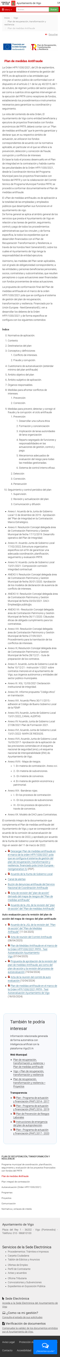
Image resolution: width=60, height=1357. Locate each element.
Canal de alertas (17, 879)
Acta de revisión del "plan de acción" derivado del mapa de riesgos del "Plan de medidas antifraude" (30, 896)
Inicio (7, 18)
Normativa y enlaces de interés (17, 1209)
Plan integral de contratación (16, 1181)
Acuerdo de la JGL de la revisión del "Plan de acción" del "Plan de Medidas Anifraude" (32, 928)
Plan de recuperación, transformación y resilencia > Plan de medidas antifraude (29, 1063)
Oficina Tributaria (17, 1278)
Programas (7, 1192)
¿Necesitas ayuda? (45, 1351)
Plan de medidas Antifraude (15, 1176)
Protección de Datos (30, 1342)
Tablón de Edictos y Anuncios (24, 1259)
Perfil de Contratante (19, 1269)
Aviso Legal (8, 1342)
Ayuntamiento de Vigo (29, 3)
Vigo (16, 18)
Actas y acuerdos (17, 1273)
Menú (7, 9)
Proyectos (6, 1198)
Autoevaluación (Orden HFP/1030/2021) (21, 1187)
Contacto (7, 1350)
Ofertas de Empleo (18, 1265)
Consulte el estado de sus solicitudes (22, 1317)
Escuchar (53, 34)
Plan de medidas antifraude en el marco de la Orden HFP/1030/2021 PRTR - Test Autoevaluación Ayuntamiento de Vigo (32, 989)
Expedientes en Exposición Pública (26, 1286)
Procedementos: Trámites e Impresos (28, 1251)
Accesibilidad (24, 1350)
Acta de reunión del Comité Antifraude (31, 936)
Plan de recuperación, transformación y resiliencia (26, 1157)
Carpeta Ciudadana (18, 1255)
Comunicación (9, 1203)
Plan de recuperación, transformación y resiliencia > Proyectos (29, 1083)
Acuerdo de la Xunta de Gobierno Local (32, 874)
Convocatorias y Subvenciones (25, 1282)
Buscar (54, 9)
